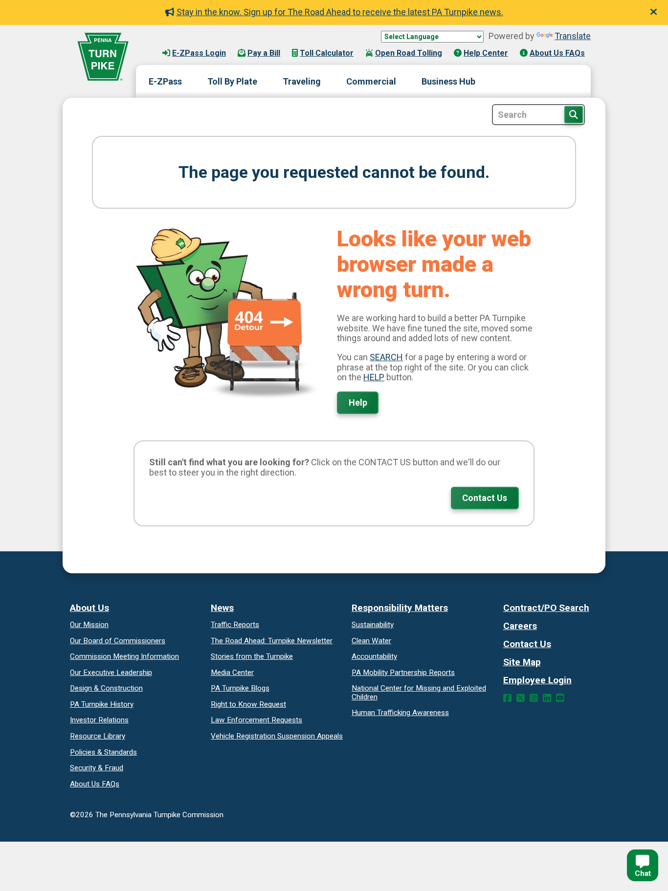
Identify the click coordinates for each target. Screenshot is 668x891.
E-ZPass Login (199, 53)
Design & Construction (106, 688)
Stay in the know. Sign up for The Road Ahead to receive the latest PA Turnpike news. (340, 12)
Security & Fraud (96, 767)
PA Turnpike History (102, 704)
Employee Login (537, 680)
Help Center (486, 53)
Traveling (302, 81)
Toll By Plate (232, 81)
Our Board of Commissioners (117, 640)
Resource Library (97, 736)
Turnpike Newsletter (272, 640)
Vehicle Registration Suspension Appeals (277, 736)
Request (248, 704)
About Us (89, 607)
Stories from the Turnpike (252, 656)
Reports (403, 672)
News (222, 607)
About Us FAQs (557, 53)
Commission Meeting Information (124, 656)
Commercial (371, 81)
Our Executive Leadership (111, 672)
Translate (573, 36)
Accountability (374, 656)
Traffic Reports (235, 624)
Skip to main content (186, 43)
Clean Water (371, 640)
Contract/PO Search (546, 607)
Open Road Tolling (408, 53)
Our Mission (89, 624)
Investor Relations (99, 720)
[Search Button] (573, 114)
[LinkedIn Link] (547, 698)
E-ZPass (165, 81)
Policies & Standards (103, 752)
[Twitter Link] (520, 698)
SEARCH (386, 357)
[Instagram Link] (534, 698)
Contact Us (484, 498)
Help (358, 402)
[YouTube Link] (560, 698)
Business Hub (448, 81)
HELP (373, 377)
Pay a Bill (263, 53)
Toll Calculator (327, 53)
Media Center (232, 672)
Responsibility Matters (400, 607)
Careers (520, 625)
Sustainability (373, 624)
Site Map (522, 662)
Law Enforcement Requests (256, 720)
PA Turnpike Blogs (240, 688)
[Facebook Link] (507, 698)
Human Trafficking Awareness (400, 712)
